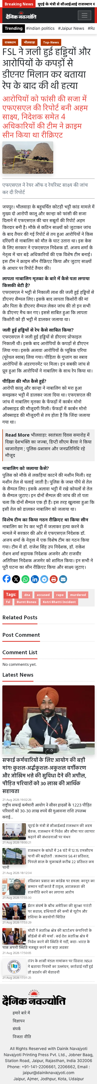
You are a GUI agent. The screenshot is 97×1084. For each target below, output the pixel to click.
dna (27, 595)
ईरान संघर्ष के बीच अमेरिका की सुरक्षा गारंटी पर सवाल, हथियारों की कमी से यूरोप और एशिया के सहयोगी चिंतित (60, 911)
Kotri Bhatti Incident (59, 602)
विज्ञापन (19, 1021)
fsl (8, 602)
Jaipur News (72, 28)
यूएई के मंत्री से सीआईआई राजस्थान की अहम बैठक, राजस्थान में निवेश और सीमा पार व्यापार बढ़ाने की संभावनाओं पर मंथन (61, 831)
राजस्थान (10, 42)
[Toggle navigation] (84, 15)
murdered (78, 595)
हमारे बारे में (21, 1013)
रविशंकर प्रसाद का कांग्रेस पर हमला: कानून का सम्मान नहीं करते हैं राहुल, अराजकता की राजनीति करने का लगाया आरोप (61, 886)
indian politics (42, 28)
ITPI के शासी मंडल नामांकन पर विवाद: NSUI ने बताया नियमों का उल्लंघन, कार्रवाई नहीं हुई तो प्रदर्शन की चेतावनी (60, 966)
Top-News (51, 42)
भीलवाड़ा (29, 42)
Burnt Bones (26, 602)
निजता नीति (22, 1036)
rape (60, 595)
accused (43, 595)
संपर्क (17, 1028)
